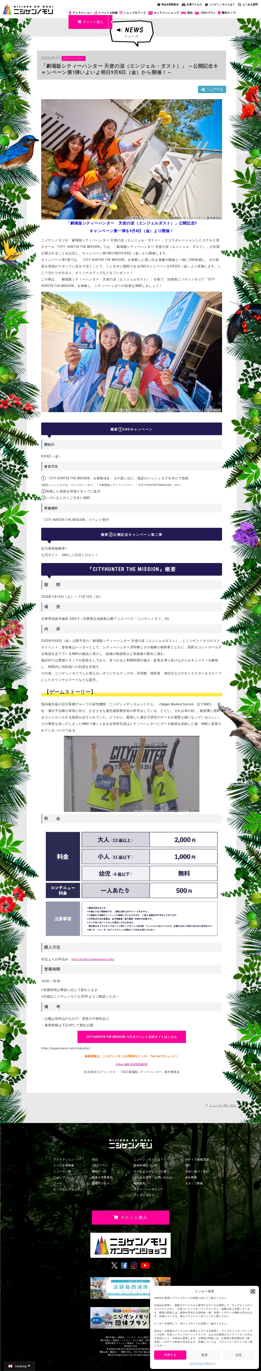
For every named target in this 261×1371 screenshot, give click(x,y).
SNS (187, 1165)
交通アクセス (194, 4)
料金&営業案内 (170, 4)
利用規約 (140, 1183)
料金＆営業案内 (102, 1177)
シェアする (215, 89)
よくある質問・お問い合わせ (153, 1177)
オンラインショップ (166, 12)
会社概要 (191, 1177)
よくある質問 (250, 4)
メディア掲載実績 (197, 1159)
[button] (253, 1291)
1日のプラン (208, 12)
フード (57, 1183)
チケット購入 (93, 22)
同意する (170, 1355)
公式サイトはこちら (131, 1037)
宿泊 (190, 12)
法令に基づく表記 (197, 1171)
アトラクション (82, 12)
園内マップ (229, 12)
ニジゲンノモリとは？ (222, 4)
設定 (239, 1355)
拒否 (204, 1355)
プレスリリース (144, 1195)
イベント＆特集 (108, 12)
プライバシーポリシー (203, 1363)
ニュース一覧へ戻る (222, 1105)
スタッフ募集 (194, 1183)
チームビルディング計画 (150, 1171)
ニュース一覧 (62, 1171)
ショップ (59, 1177)
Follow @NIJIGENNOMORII (132, 1064)
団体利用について (146, 1165)
